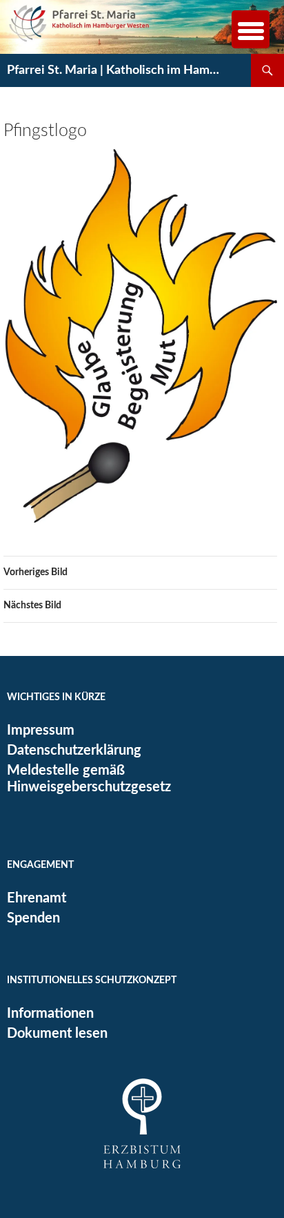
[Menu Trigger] (251, 29)
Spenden (33, 918)
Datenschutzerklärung (74, 750)
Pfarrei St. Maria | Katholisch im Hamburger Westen (116, 70)
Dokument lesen (57, 1034)
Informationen (50, 1014)
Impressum (40, 730)
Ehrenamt (36, 898)
